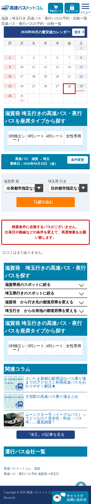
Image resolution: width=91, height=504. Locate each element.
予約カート (55, 11)
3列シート (35, 136)
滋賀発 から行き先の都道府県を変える (39, 302)
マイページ (72, 11)
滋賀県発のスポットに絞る (28, 285)
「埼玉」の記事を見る (45, 435)
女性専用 (73, 136)
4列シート (54, 136)
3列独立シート (16, 138)
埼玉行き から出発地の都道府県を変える (41, 311)
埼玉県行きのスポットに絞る (29, 293)
